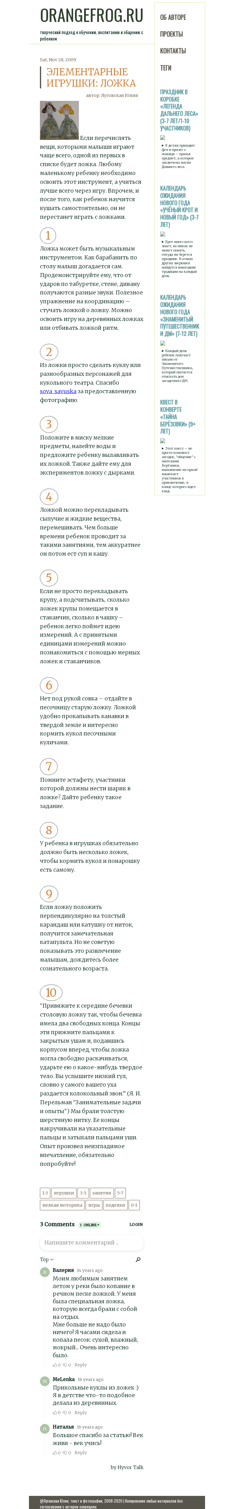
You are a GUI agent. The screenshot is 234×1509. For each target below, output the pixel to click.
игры (94, 1205)
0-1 (134, 1205)
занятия (101, 1193)
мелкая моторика (62, 1205)
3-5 (83, 1193)
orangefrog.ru (92, 14)
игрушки (64, 1193)
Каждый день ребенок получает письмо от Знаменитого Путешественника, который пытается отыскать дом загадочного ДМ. (177, 366)
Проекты (171, 33)
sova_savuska (58, 391)
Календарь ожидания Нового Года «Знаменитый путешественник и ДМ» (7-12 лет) (179, 315)
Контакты (173, 50)
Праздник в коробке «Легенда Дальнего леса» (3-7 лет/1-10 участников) (179, 110)
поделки (115, 1205)
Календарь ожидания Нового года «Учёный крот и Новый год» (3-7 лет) (179, 206)
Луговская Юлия (119, 95)
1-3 (45, 1193)
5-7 (120, 1193)
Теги (165, 67)
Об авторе (173, 17)
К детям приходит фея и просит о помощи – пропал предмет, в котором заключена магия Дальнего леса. (178, 156)
